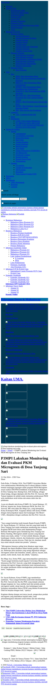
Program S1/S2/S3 (13, 32)
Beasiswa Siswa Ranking (19, 241)
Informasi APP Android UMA (18, 284)
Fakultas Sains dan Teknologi (27, 47)
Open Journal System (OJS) (26, 174)
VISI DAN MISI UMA (20, 13)
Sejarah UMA (16, 17)
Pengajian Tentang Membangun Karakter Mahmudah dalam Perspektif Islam (23, 622)
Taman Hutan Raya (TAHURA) (28, 151)
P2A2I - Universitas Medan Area (19, 665)
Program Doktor (17, 68)
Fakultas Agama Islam (24, 51)
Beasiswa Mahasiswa (14, 231)
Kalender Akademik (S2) (19, 280)
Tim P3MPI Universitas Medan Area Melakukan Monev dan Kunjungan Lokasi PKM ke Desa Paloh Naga (26, 613)
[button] (43, 635)
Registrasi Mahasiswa (14, 220)
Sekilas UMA (11, 8)
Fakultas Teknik (22, 42)
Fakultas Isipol (21, 45)
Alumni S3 (14, 292)
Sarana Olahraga (22, 144)
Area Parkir (20, 148)
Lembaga (14, 112)
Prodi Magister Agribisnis (25, 61)
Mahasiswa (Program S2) (19, 252)
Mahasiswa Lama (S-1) (19, 229)
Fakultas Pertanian (22, 49)
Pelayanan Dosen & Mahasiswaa (21, 299)
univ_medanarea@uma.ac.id (27, 656)
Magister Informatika (23, 66)
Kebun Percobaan (22, 138)
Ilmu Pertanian (21, 70)
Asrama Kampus (22, 142)
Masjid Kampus (21, 146)
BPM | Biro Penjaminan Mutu (27, 76)
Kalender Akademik (13, 275)
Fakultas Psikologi (22, 36)
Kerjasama (10, 176)
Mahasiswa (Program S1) (19, 250)
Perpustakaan (21, 161)
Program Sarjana (17, 34)
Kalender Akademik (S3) (19, 282)
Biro (12, 74)
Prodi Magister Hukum (24, 57)
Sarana (13, 132)
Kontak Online (12, 294)
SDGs (8, 178)
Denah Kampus (17, 28)
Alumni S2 (14, 290)
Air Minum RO (21, 153)
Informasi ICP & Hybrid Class (17, 269)
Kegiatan (14, 185)
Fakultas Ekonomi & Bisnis (26, 38)
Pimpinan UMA (17, 23)
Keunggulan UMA (18, 11)
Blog (17, 260)
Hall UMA (20, 140)
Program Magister (17, 53)
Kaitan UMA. (12, 379)
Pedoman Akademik (18, 265)
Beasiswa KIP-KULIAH (19, 235)
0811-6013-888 (28, 653)
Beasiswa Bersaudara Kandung (22, 239)
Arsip (13, 30)
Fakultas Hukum (22, 40)
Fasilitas (14, 163)
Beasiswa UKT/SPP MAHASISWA (24, 237)
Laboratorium (21, 134)
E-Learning (20, 165)
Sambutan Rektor (17, 15)
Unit (7, 72)
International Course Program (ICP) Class (26, 271)
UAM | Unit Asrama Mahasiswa (28, 121)
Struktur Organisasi (18, 21)
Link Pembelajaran (17, 263)
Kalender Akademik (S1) (19, 277)
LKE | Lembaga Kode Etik (26, 115)
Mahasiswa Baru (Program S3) (22, 227)
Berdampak (10, 180)
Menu (3, 216)
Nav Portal (5, 2)
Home (3, 450)
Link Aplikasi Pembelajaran (20, 256)
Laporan (14, 187)
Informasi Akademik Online (16, 248)
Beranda (9, 6)
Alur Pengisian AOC (18, 267)
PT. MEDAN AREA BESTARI (28, 123)
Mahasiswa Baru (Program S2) (22, 224)
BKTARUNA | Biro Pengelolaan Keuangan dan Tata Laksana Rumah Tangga (29, 97)
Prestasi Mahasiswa (17, 246)
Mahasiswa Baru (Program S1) (22, 222)
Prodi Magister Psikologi (25, 55)
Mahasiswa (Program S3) (19, 254)
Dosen (10, 450)
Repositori (19, 172)
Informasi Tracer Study (14, 286)
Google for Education (24, 168)
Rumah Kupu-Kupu (23, 159)
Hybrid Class (15, 273)
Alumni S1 (14, 288)
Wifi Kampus (21, 170)
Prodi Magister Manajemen (26, 64)
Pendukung (15, 119)
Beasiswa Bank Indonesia (20, 243)
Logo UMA (15, 19)
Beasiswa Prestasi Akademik (21, 233)
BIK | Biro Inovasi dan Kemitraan (28, 110)
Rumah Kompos (22, 157)
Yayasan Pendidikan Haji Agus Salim (25, 25)
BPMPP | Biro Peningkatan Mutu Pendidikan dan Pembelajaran (28, 88)
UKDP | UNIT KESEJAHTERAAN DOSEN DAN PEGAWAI (30, 126)
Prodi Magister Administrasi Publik (29, 59)
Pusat (13, 117)
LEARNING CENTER (25, 136)
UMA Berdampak (17, 182)
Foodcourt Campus (23, 155)
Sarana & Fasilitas (13, 129)
